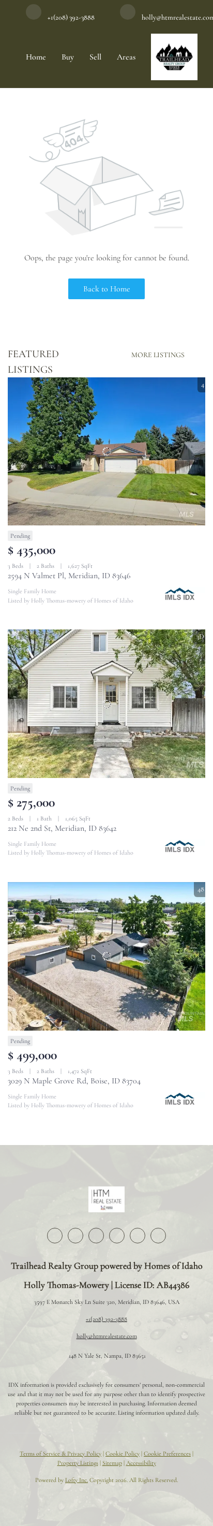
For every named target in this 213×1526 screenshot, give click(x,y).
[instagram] (117, 1235)
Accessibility (141, 1462)
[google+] (158, 1235)
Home (36, 57)
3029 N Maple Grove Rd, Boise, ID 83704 (74, 1081)
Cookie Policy (122, 1453)
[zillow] (96, 1235)
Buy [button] (68, 57)
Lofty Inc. (76, 1480)
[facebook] (55, 1235)
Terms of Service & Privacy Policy (60, 1453)
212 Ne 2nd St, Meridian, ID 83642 (62, 828)
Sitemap (112, 1462)
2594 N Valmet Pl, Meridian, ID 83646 (69, 575)
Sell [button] (95, 57)
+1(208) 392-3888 (106, 1319)
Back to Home (106, 289)
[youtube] (137, 1235)
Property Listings (77, 1462)
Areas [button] (126, 57)
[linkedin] (75, 1235)
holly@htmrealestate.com (107, 1336)
